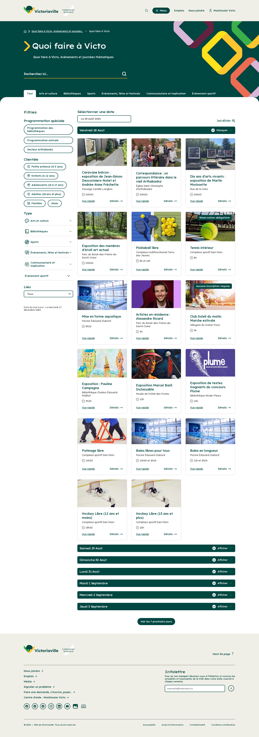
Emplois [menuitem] (179, 10)
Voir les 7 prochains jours (156, 621)
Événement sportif (203, 93)
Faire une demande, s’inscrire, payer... (48, 692)
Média (28, 681)
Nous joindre (32, 671)
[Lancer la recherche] (124, 74)
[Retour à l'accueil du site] (26, 31)
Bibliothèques (72, 93)
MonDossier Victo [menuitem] (224, 10)
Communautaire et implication (166, 93)
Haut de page (221, 654)
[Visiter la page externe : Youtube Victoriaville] (67, 706)
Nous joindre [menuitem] (197, 10)
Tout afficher (224, 120)
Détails (114, 201)
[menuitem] (49, 10)
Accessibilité (149, 725)
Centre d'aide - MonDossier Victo (44, 697)
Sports (91, 93)
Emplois (29, 676)
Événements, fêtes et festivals (121, 93)
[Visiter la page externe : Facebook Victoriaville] (27, 706)
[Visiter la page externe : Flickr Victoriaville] (75, 706)
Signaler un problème (37, 686)
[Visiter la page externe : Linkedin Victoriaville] (59, 706)
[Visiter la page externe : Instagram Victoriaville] (51, 706)
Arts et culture (48, 93)
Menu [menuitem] (163, 10)
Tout (30, 93)
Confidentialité (197, 725)
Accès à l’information (172, 725)
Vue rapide (88, 201)
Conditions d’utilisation (223, 725)
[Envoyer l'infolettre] (231, 688)
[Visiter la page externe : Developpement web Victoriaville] (84, 706)
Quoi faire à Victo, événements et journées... (57, 31)
